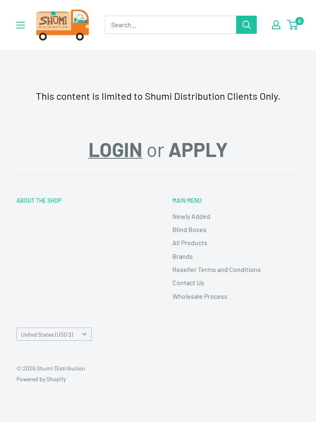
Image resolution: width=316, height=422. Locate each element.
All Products (189, 242)
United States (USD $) (47, 334)
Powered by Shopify (41, 378)
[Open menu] (20, 25)
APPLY (198, 149)
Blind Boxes (189, 229)
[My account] (276, 24)
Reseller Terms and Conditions (216, 269)
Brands (182, 256)
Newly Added (191, 216)
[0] (293, 25)
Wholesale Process (200, 296)
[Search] (246, 25)
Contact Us (188, 282)
